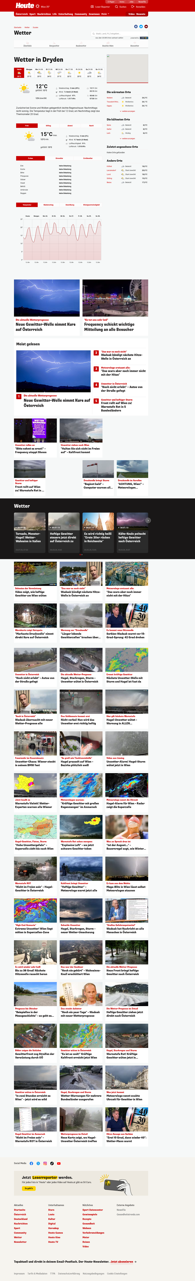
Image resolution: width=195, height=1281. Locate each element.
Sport (32, 14)
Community (81, 14)
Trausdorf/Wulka (113, 102)
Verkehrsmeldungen (93, 1232)
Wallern (110, 98)
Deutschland (20, 1219)
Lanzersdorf (111, 170)
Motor (86, 1237)
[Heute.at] (25, 5)
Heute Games (55, 1232)
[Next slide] (148, 520)
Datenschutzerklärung (69, 1273)
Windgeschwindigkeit (91, 205)
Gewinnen (94, 14)
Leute (51, 1214)
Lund (109, 174)
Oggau (109, 106)
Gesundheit (89, 1223)
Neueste (140, 14)
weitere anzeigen (128, 111)
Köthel (109, 166)
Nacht (91, 126)
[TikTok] (52, 1163)
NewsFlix (121, 1210)
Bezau (109, 182)
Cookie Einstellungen (117, 1273)
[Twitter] (141, 26)
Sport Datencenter (93, 1210)
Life (55, 14)
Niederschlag (48, 205)
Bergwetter (54, 46)
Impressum (19, 1273)
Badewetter (81, 46)
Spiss (109, 125)
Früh (27, 126)
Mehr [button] (104, 14)
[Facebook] (136, 26)
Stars (51, 1210)
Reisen (86, 1242)
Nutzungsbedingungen (93, 1273)
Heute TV (53, 1242)
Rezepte (87, 1219)
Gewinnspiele (90, 1214)
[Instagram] (45, 1163)
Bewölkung (70, 205)
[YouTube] (59, 1163)
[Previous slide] (14, 520)
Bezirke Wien (107, 46)
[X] (38, 1163)
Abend (70, 126)
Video (131, 14)
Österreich (22, 14)
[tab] (80, 554)
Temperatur (27, 205)
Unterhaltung (65, 14)
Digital (52, 1223)
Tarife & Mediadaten (37, 1273)
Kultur (51, 1219)
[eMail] (146, 26)
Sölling (109, 178)
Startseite (17, 27)
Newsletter (20, 1242)
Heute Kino (54, 1237)
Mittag (48, 126)
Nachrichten (21, 1223)
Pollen (30, 158)
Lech (108, 133)
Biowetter (134, 46)
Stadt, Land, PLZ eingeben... (108, 34)
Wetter (22, 33)
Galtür (109, 129)
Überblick (27, 46)
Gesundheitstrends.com (128, 1214)
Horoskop (53, 1228)
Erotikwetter (88, 158)
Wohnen (87, 1228)
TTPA (52, 1273)
